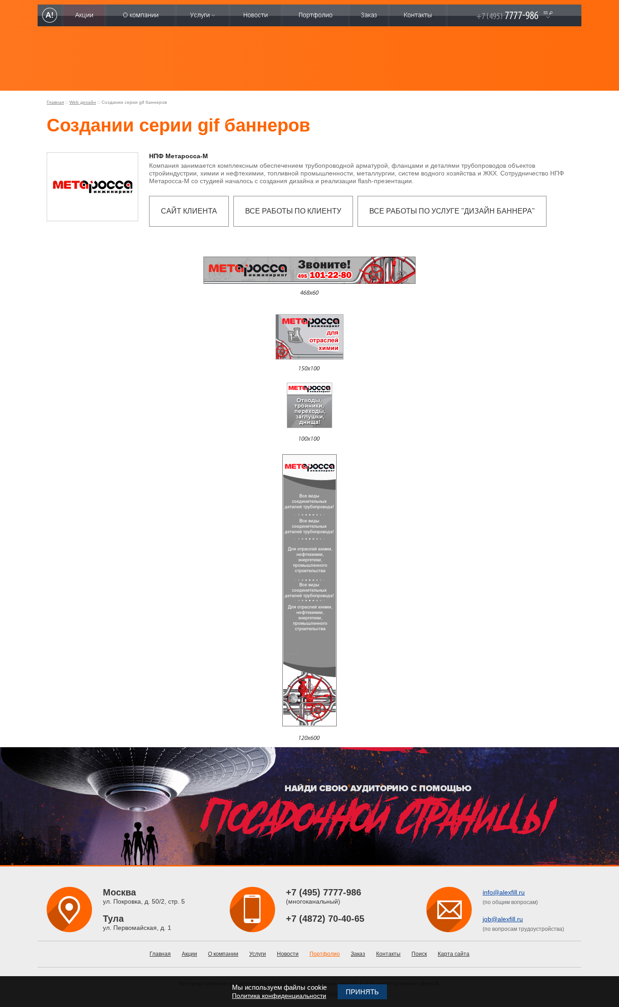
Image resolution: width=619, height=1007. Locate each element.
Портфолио (325, 954)
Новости (288, 954)
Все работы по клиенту (293, 211)
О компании (223, 954)
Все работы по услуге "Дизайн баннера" (452, 211)
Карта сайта (453, 954)
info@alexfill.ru (504, 892)
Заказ (358, 954)
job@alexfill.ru (503, 919)
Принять (362, 992)
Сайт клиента (189, 211)
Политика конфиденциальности (279, 995)
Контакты (388, 954)
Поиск (419, 954)
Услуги (257, 954)
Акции (189, 954)
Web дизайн (82, 102)
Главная (55, 102)
